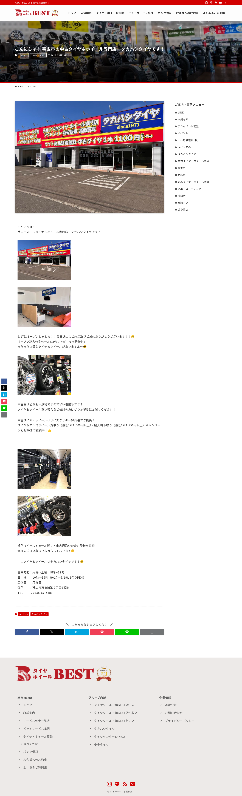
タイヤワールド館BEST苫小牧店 (116, 712)
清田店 (182, 195)
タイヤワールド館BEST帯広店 (114, 720)
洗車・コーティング (189, 189)
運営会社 (171, 705)
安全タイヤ (101, 744)
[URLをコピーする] (152, 632)
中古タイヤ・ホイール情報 (193, 161)
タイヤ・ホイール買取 (38, 736)
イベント (23, 55)
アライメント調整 (188, 126)
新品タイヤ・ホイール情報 (193, 182)
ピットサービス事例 (36, 728)
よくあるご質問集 (35, 767)
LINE (181, 112)
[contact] (220, 3)
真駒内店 (183, 202)
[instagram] (206, 3)
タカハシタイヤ (38, 55)
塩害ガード (184, 168)
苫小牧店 (183, 209)
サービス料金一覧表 (36, 720)
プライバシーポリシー (180, 720)
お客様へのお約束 (35, 759)
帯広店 (182, 175)
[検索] (225, 3)
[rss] (215, 3)
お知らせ (183, 119)
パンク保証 (30, 751)
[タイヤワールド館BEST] (37, 12)
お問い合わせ (174, 712)
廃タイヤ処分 (32, 744)
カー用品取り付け (188, 140)
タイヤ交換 (184, 147)
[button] (27, 632)
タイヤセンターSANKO (109, 736)
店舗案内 (29, 712)
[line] (211, 3)
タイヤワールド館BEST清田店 (114, 705)
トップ (27, 705)
